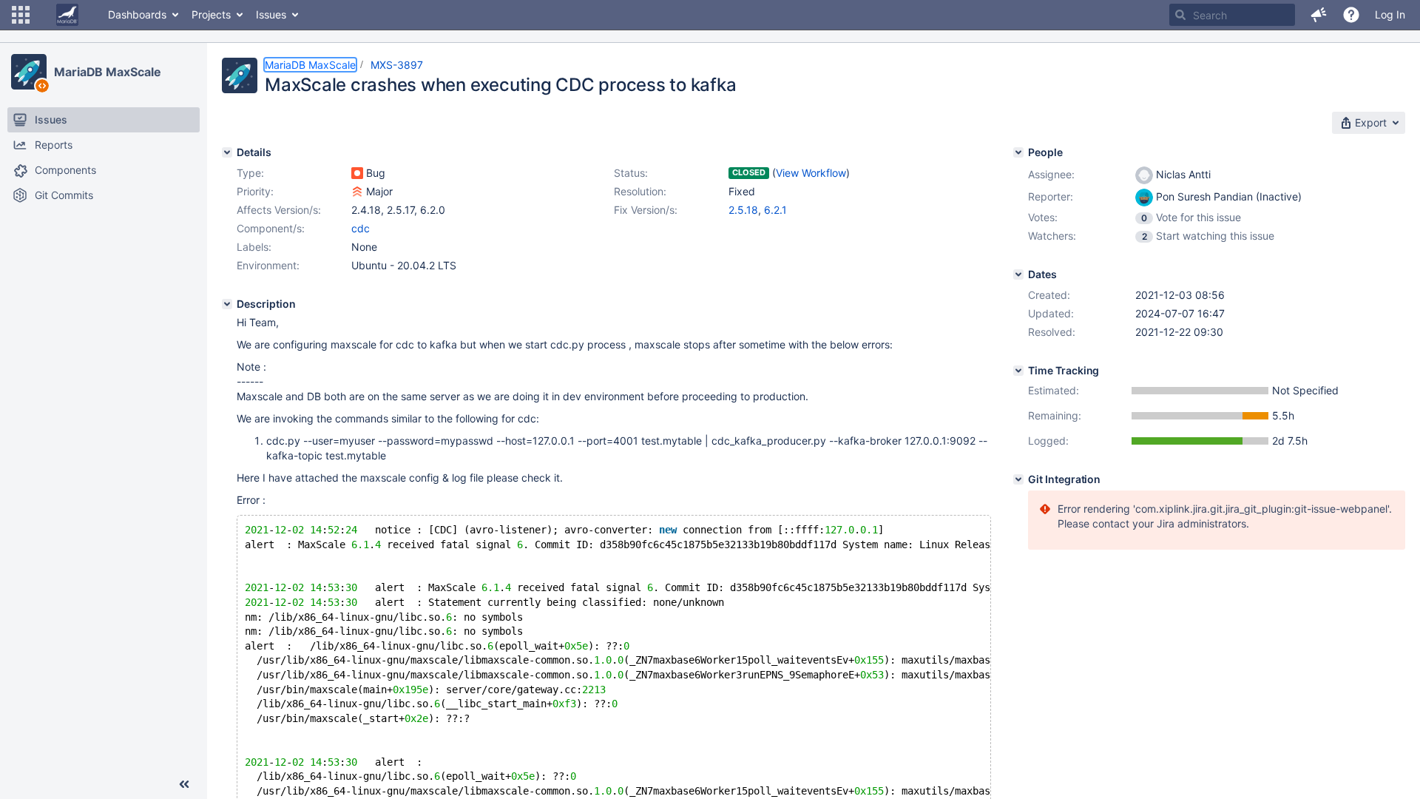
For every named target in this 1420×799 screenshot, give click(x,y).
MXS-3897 (397, 64)
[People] (1018, 152)
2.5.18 (743, 209)
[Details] (227, 152)
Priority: (255, 191)
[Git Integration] (1018, 479)
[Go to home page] (67, 15)
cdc (360, 228)
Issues (271, 14)
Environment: (268, 265)
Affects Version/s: (279, 209)
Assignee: (1051, 174)
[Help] (1351, 15)
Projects (211, 14)
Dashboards (137, 14)
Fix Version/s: (645, 209)
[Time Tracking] (1018, 370)
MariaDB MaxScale (107, 71)
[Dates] (1018, 274)
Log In (1390, 14)
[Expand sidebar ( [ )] (184, 784)
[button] (20, 15)
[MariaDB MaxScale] (29, 72)
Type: (250, 172)
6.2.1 (775, 209)
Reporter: (1050, 196)
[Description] (227, 304)
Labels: (254, 246)
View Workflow (811, 172)
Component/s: (271, 228)
